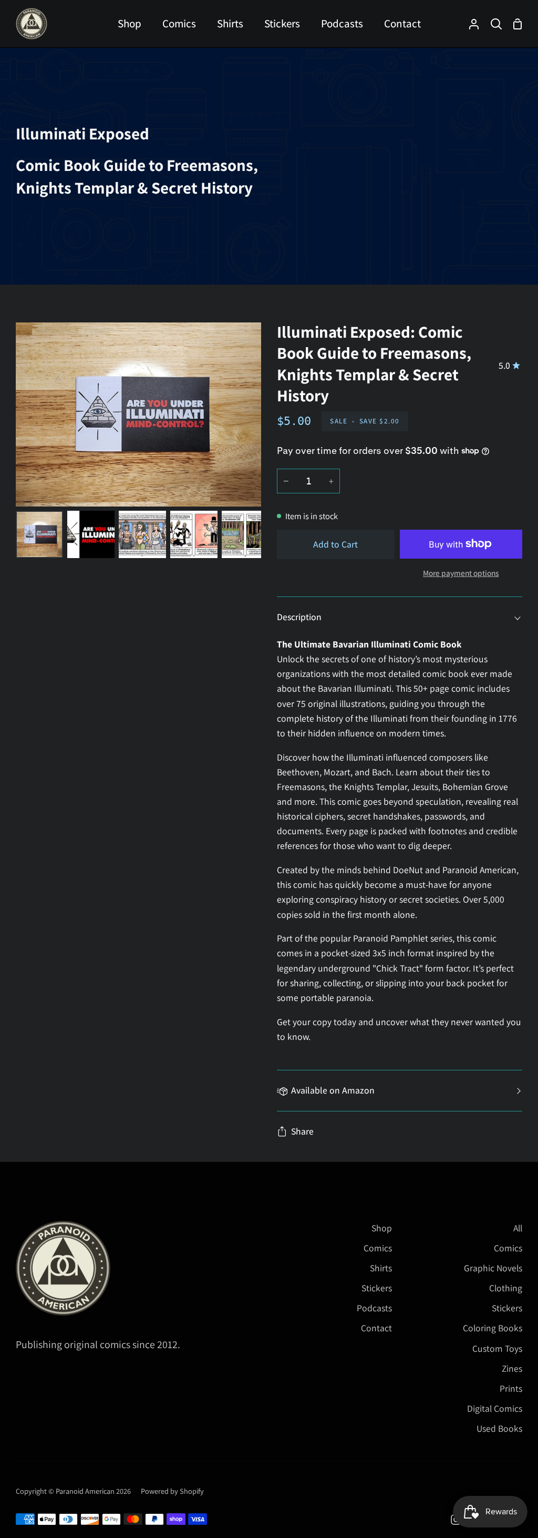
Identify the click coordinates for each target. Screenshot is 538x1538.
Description (299, 617)
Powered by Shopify (172, 1491)
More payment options (461, 573)
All (517, 1228)
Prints (511, 1388)
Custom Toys (497, 1348)
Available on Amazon (333, 1090)
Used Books (499, 1428)
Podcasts (374, 1308)
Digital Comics (494, 1408)
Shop (381, 1228)
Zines (512, 1368)
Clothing (505, 1288)
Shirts (381, 1268)
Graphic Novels (493, 1268)
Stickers (376, 1288)
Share (302, 1131)
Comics (378, 1248)
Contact (376, 1328)
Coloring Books (492, 1328)
